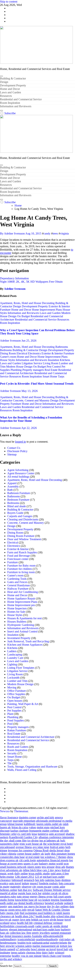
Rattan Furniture (16, 730)
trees (55, 233)
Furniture (5, 309)
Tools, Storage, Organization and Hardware (32, 766)
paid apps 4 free (60, 873)
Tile (9, 763)
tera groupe (48, 866)
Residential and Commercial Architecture (30, 736)
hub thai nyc (25, 889)
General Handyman (18, 585)
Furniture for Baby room (21, 565)
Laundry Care (15, 657)
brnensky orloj (8, 833)
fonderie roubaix (48, 883)
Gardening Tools (17, 578)
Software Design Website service (52, 889)
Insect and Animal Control (22, 631)
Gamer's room (8, 356)
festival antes (57, 847)
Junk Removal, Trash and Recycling (28, 641)
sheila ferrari (56, 850)
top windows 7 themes (53, 857)
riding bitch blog (32, 870)
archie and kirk (45, 817)
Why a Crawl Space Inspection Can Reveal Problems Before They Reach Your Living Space (37, 332)
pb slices (63, 893)
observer (26, 886)
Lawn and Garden (10, 92)
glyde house (57, 919)
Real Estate (51, 369)
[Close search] (1, 963)
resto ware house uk (30, 843)
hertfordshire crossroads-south (17, 926)
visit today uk (66, 939)
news (13, 922)
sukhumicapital (40, 942)
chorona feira (33, 952)
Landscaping (14, 654)
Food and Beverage (18, 555)
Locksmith (13, 677)
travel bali (62, 949)
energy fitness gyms (41, 896)
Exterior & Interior (59, 306)
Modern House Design (19, 366)
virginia (64, 233)
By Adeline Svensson (12, 233)
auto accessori (57, 833)
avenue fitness (24, 847)
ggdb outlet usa (8, 903)
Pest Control (54, 366)
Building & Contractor (13, 78)
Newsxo (5, 811)
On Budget (24, 316)
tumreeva (43, 833)
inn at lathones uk (49, 840)
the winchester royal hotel (58, 843)
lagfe (47, 853)
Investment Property (18, 638)
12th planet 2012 (24, 876)
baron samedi (7, 949)
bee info (39, 880)
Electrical (22, 353)
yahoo (32, 827)
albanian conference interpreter (56, 837)
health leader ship (45, 916)
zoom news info (17, 909)
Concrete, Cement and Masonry (31, 400)
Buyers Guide (15, 512)
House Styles (8, 360)
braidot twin (24, 942)
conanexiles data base (12, 857)
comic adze (58, 886)
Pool (10, 723)
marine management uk (45, 945)
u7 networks (23, 949)
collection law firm (20, 932)
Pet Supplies (14, 710)
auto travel (15, 883)
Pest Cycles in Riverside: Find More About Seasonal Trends (37, 383)
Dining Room (8, 353)
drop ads (60, 866)
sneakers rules (8, 896)
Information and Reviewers (15, 106)
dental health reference (31, 903)
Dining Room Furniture (20, 535)
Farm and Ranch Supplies (22, 552)
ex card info (24, 833)
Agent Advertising (17, 470)
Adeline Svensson (14, 288)
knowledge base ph (26, 899)
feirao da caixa (19, 827)
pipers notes (34, 866)
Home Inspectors (17, 608)
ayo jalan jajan (41, 847)
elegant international (20, 929)
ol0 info (64, 830)
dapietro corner (27, 817)
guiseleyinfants (58, 942)
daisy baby (48, 952)
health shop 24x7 (25, 916)
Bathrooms (61, 346)
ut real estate (32, 857)
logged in (20, 441)
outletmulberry (8, 939)
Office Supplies (16, 694)
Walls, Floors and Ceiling (21, 769)
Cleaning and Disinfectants (22, 519)
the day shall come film (13, 840)
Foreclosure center (17, 559)
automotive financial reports (52, 860)
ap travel (51, 949)
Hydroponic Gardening (20, 624)
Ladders (12, 651)
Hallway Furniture (17, 588)
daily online (21, 873)
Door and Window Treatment (24, 539)
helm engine (7, 876)
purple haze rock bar (30, 893)
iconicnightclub (26, 939)
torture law (66, 945)
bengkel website (54, 903)
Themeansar (21, 811)
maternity (15, 886)
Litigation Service (32, 363)
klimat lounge (15, 824)
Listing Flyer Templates (20, 667)
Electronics (35, 353)
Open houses (14, 700)
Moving (11, 687)
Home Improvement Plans (47, 309)
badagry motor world (51, 863)
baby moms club (9, 913)
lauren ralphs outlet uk (49, 824)
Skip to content (8, 1)
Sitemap (12, 454)
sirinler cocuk (50, 893)
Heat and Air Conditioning (22, 591)
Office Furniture (16, 690)
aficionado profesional (49, 820)
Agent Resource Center (20, 473)
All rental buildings (18, 476)
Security (12, 753)
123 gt (38, 876)
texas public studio (39, 873)
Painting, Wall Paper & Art (22, 703)
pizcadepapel (7, 847)
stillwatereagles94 (53, 936)
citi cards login (27, 860)
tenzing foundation (61, 899)
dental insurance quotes (17, 936)
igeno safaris (18, 952)
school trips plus (65, 916)
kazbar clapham (19, 830)
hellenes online (8, 889)
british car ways (40, 919)
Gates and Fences (17, 582)
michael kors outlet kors (46, 929)
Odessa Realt (41, 850)
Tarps (61, 376)
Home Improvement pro (21, 605)
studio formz (7, 899)
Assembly (13, 486)
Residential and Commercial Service (21, 99)
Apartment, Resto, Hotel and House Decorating (27, 303)
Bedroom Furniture (18, 499)
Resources (6, 95)
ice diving (33, 840)
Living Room (51, 363)
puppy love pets (21, 919)
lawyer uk (5, 919)
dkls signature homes (63, 853)
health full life (25, 922)
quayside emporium (24, 820)
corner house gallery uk (30, 853)
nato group (23, 896)
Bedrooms (6, 350)
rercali (30, 909)
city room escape (42, 886)
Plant (10, 713)
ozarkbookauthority (47, 939)
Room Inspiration (10, 102)
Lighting (12, 664)
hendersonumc (8, 942)
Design (4, 81)
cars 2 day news (51, 870)
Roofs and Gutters (17, 746)
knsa (34, 833)
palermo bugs (53, 880)
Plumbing (16, 369)
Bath (10, 489)
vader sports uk (44, 926)
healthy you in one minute (27, 955)
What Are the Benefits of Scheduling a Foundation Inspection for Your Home (31, 419)
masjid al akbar (8, 893)
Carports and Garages (19, 516)
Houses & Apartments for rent (24, 618)
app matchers (15, 906)
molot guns (43, 827)
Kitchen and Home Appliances (25, 644)
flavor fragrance (9, 817)
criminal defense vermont (47, 922)
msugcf (34, 883)
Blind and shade (16, 506)
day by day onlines (58, 906)
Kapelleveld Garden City (23, 837)
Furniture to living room (21, 572)
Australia (37, 936)
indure (25, 883)
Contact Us (13, 447)
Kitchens (65, 360)
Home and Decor (10, 88)
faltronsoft (17, 880)
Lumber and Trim (17, 680)
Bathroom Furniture (18, 493)
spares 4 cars (30, 863)
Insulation (54, 360)
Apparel (12, 483)
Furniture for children (19, 568)
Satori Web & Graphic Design (52, 909)
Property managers (33, 369)
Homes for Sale (16, 611)
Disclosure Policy (17, 451)
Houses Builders (16, 621)
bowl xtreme (38, 949)
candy (47, 233)
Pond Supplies (15, 720)
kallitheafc (30, 824)
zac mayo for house (35, 906)
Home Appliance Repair (21, 598)
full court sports (62, 896)
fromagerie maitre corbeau (44, 830)
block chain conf (52, 955)
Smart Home (50, 376)
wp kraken (44, 899)
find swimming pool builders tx (38, 913)
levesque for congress (20, 850)
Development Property (13, 85)
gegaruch (29, 880)
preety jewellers (41, 932)
